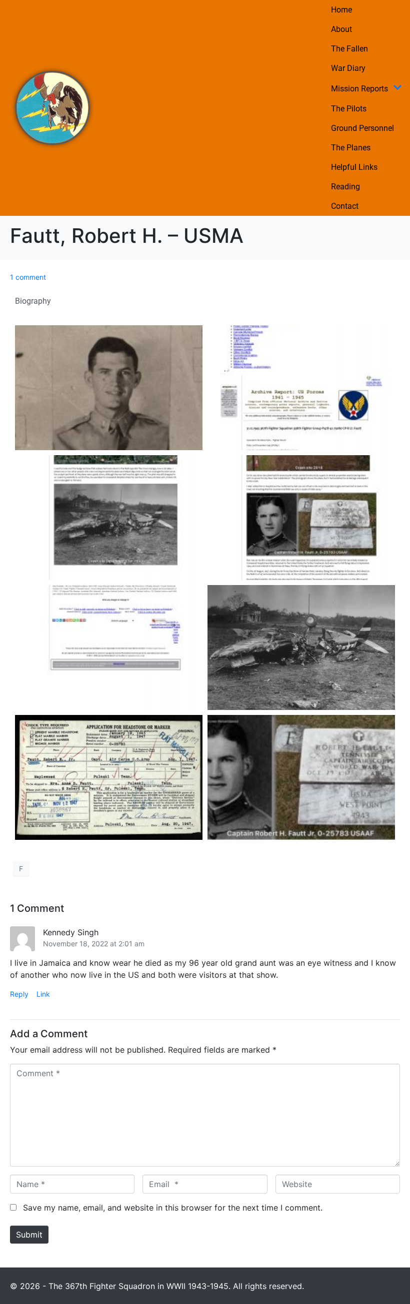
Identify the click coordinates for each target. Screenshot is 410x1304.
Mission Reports (359, 88)
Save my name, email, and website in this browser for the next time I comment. (172, 1208)
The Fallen (349, 48)
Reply (19, 994)
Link (43, 994)
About (341, 29)
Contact (344, 206)
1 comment (28, 277)
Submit (29, 1235)
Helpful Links (354, 167)
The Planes (350, 147)
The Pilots (348, 108)
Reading (345, 186)
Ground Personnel (362, 128)
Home (341, 9)
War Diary (348, 68)
